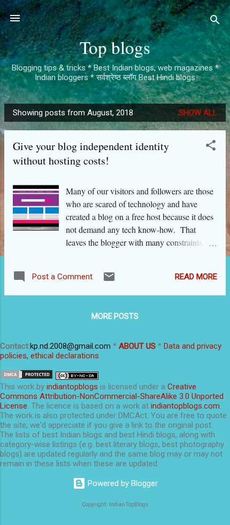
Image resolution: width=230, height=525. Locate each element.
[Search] (215, 21)
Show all (198, 112)
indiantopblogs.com (185, 406)
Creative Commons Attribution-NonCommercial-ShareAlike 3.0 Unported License (112, 396)
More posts (115, 316)
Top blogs (115, 47)
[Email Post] (109, 280)
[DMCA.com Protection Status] (26, 377)
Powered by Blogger (122, 483)
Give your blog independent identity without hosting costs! (91, 153)
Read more (196, 276)
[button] (210, 147)
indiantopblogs (72, 386)
